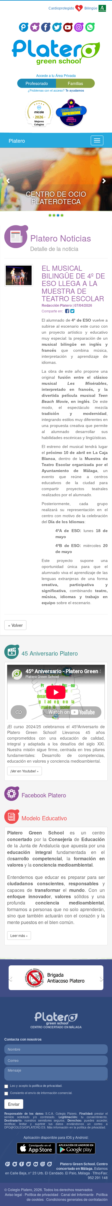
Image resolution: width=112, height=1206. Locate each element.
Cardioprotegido (61, 8)
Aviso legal (13, 1194)
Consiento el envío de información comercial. (41, 1093)
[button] (8, 183)
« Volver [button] (15, 625)
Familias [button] (75, 83)
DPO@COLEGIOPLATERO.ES (24, 1127)
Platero (17, 140)
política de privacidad (46, 1085)
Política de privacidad (41, 1194)
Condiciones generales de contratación (77, 1199)
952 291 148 (98, 1177)
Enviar (14, 1104)
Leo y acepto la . (36, 1085)
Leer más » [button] (19, 935)
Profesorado (37, 83)
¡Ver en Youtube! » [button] (24, 770)
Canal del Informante (77, 1194)
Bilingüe (90, 8)
